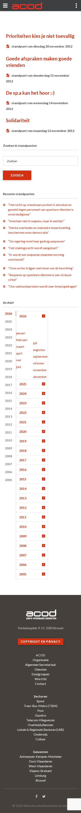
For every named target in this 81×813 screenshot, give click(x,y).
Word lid (40, 679)
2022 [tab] (8, 345)
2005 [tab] (8, 480)
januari (20, 333)
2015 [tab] (8, 400)
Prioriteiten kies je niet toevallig (40, 36)
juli (35, 343)
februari (21, 340)
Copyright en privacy (40, 641)
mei (18, 360)
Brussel (41, 780)
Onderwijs (41, 734)
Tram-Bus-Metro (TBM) (40, 706)
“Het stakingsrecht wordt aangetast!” (33, 248)
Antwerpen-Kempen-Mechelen (41, 756)
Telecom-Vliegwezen (40, 720)
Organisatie (41, 660)
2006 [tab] (8, 472)
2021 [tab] (8, 353)
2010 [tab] (8, 440)
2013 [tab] (8, 416)
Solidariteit (18, 120)
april (19, 353)
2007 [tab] (8, 464)
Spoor (41, 701)
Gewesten (40, 752)
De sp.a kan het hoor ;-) (30, 93)
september (40, 356)
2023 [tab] (8, 337)
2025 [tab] (8, 321)
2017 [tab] (8, 385)
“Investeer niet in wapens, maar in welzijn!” (36, 221)
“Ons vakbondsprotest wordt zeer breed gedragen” (42, 286)
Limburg (40, 775)
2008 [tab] (8, 456)
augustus (39, 350)
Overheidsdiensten (40, 725)
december (40, 376)
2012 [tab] (8, 424)
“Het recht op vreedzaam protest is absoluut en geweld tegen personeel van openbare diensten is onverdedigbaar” (41, 209)
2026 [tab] (8, 313)
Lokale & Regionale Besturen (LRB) (40, 729)
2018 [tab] (8, 377)
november (40, 370)
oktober (38, 363)
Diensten (41, 669)
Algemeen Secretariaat (40, 664)
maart (20, 346)
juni (18, 367)
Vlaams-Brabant (40, 771)
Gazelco (40, 715)
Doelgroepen (40, 674)
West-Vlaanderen (40, 766)
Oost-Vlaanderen (40, 761)
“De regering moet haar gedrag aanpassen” (36, 241)
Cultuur (41, 739)
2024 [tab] (8, 329)
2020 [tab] (8, 361)
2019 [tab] (8, 369)
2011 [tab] (8, 432)
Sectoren (40, 696)
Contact (40, 683)
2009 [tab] (8, 448)
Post (40, 710)
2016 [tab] (8, 393)
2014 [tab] (8, 408)
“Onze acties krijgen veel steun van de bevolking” (41, 268)
